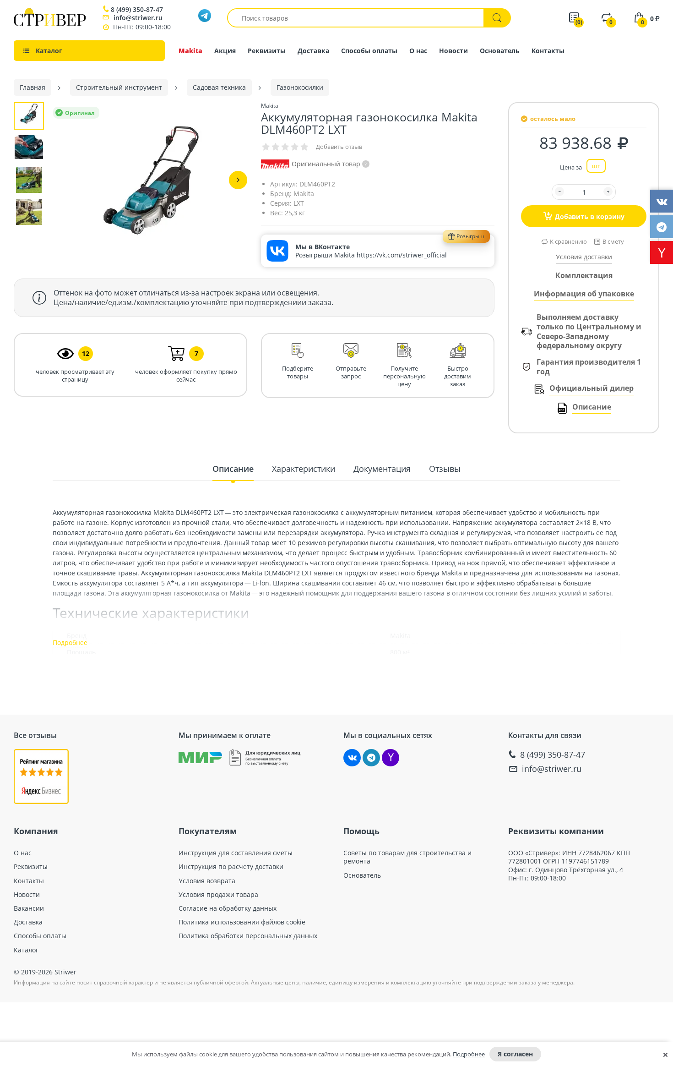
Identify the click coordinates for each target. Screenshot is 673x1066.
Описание (591, 407)
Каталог (26, 950)
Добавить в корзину (589, 216)
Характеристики (303, 468)
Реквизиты (267, 50)
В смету (613, 241)
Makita (190, 50)
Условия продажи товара (218, 895)
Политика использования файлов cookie (242, 922)
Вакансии (29, 908)
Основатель (500, 50)
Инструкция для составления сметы (236, 853)
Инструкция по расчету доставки (231, 867)
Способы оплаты (369, 50)
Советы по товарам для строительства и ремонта (407, 857)
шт (596, 166)
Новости (453, 50)
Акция (225, 50)
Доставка (313, 50)
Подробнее (469, 1054)
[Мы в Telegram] (371, 757)
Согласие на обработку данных (228, 908)
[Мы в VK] (352, 757)
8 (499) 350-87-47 (137, 9)
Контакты (548, 50)
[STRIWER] (50, 23)
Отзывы (445, 468)
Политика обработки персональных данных (248, 936)
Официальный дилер (591, 388)
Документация (382, 468)
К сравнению (568, 241)
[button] (238, 180)
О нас (418, 50)
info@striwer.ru (138, 17)
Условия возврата (207, 881)
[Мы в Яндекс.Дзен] (390, 757)
